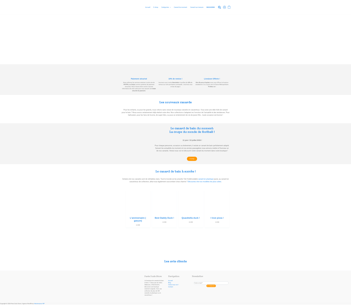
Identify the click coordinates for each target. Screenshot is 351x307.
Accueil (170, 280)
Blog (169, 283)
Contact (170, 287)
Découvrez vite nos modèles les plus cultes (204, 182)
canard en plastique (205, 179)
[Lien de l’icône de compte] (224, 7)
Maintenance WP (39, 303)
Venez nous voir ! (173, 285)
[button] (170, 7)
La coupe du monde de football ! (192, 130)
